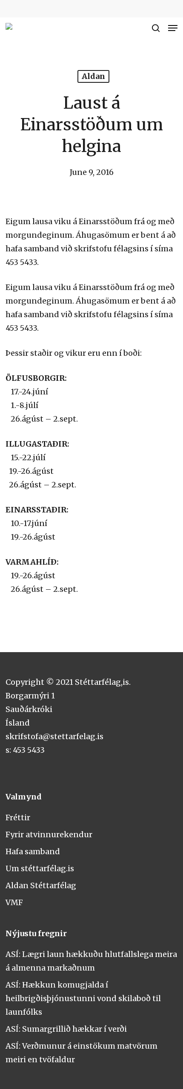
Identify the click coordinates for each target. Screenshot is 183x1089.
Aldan (93, 76)
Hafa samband (33, 851)
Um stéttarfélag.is (40, 868)
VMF (14, 902)
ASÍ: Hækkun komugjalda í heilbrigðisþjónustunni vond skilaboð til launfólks (83, 998)
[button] (172, 28)
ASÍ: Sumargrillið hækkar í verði (66, 1029)
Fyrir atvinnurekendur (49, 834)
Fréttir (18, 817)
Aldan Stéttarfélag (41, 885)
